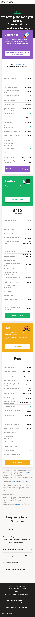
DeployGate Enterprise (12, 588)
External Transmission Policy (16, 603)
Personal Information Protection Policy (16, 600)
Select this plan (17, 200)
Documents (24, 588)
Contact (14, 594)
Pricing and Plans (20, 586)
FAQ (6, 338)
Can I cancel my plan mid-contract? (15, 556)
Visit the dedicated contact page (17, 53)
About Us (7, 594)
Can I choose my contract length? (14, 569)
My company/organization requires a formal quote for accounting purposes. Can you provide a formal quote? (16, 539)
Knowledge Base (23, 594)
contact (27, 472)
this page (18, 504)
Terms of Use (16, 598)
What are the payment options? (13, 549)
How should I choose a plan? (12, 530)
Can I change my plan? (10, 563)
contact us (20, 64)
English (7, 607)
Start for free (17, 346)
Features (10, 586)
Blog (16, 591)
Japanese (14, 607)
